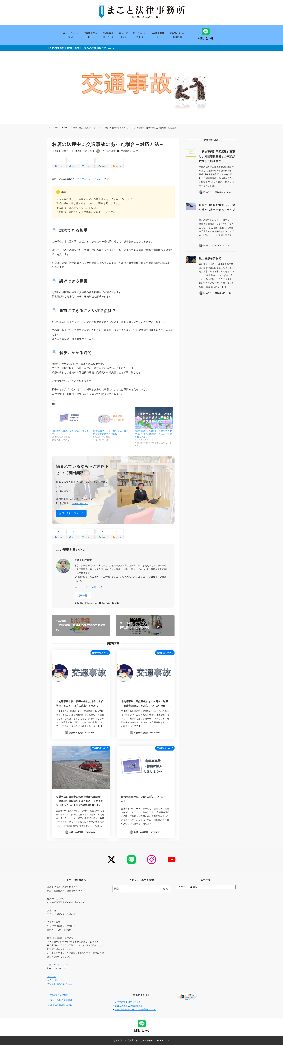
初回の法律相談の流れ (61, 1005)
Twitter (80, 603)
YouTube (106, 603)
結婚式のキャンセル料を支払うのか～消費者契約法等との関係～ (111, 432)
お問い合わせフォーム (71, 513)
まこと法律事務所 (144, 1040)
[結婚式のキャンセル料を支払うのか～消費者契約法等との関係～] (112, 418)
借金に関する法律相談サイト (129, 1005)
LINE (117, 603)
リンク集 (51, 976)
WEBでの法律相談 (59, 994)
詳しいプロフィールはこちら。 (90, 587)
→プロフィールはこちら (87, 179)
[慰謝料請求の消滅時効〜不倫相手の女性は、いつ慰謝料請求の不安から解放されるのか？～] (154, 418)
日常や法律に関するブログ (128, 1001)
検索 (165, 888)
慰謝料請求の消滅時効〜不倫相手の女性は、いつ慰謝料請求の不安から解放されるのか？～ (153, 433)
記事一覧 (82, 595)
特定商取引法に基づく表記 (60, 983)
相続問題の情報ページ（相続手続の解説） (135, 1009)
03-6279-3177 (80, 503)
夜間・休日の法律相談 (61, 999)
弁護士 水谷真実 (126, 1040)
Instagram (92, 603)
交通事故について (129, 150)
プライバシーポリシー (58, 980)
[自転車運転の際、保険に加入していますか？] (71, 418)
